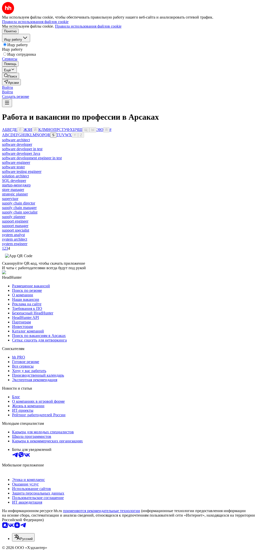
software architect (16, 140)
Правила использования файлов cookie (88, 26)
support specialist (15, 230)
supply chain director (18, 203)
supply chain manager (19, 207)
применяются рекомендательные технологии (101, 511)
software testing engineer (21, 171)
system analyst (13, 235)
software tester (13, 167)
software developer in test (22, 149)
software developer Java (21, 153)
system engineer (14, 244)
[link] (10, 76)
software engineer (16, 162)
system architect (14, 239)
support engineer (15, 221)
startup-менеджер (16, 185)
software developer (17, 144)
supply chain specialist (19, 212)
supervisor (10, 198)
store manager (13, 189)
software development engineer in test (32, 158)
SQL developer (14, 180)
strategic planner (15, 194)
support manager (15, 226)
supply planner (13, 217)
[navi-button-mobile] (7, 103)
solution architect (15, 176)
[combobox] (23, 537)
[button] (7, 87)
